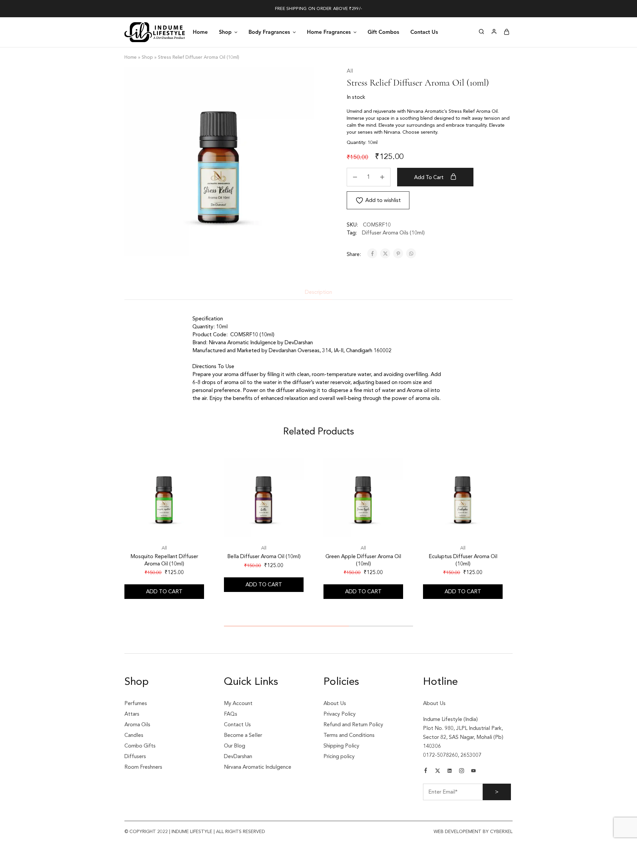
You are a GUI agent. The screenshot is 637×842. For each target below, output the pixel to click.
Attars (131, 714)
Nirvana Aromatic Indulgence (257, 767)
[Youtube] (473, 772)
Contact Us (424, 32)
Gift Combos (383, 32)
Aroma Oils (137, 724)
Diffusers (135, 756)
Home (200, 32)
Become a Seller (243, 735)
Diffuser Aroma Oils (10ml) (393, 232)
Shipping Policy (341, 745)
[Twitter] (438, 772)
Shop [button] (225, 32)
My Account (238, 703)
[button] (164, 591)
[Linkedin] (450, 772)
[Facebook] (426, 771)
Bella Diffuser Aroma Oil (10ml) (264, 556)
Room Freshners (143, 767)
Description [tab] (318, 292)
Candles (133, 735)
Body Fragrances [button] (269, 32)
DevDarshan (238, 756)
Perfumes (135, 703)
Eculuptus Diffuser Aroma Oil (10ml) (463, 560)
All (350, 71)
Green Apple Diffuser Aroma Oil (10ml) (363, 560)
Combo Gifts (140, 745)
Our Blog (234, 745)
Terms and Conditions (349, 735)
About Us (334, 703)
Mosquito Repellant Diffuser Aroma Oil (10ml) (164, 560)
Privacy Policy (339, 714)
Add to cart (429, 177)
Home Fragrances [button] (329, 32)
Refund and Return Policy (353, 724)
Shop (147, 57)
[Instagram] (461, 772)
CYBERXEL (501, 831)
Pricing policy (339, 756)
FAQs (230, 714)
